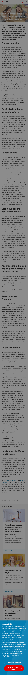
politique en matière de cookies (10, 649)
